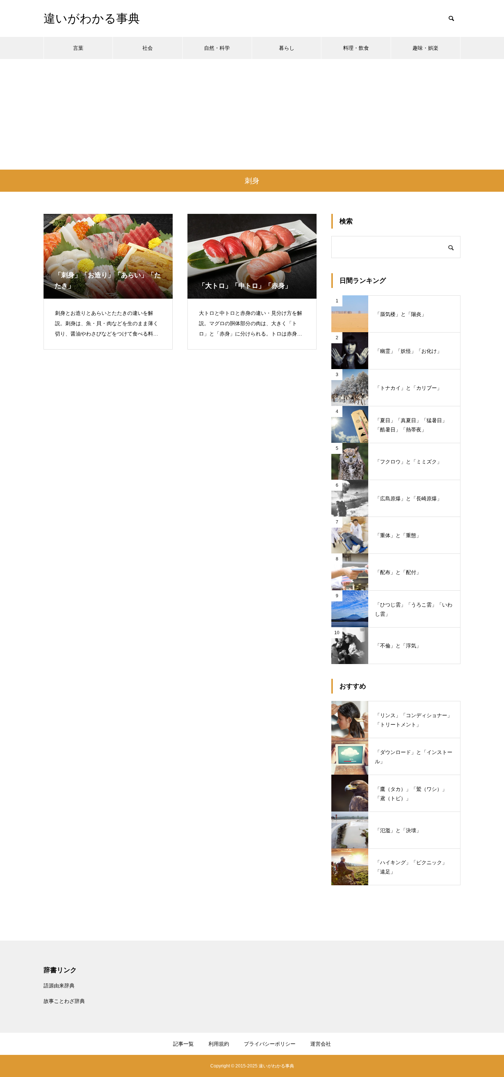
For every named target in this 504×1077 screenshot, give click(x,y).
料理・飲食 (356, 48)
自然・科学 (217, 48)
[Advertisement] (252, 114)
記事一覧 (183, 1044)
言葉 (78, 48)
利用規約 (218, 1044)
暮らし (286, 48)
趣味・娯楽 (425, 48)
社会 (147, 48)
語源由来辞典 (59, 986)
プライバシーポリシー (270, 1044)
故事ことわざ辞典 (64, 1001)
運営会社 (320, 1044)
